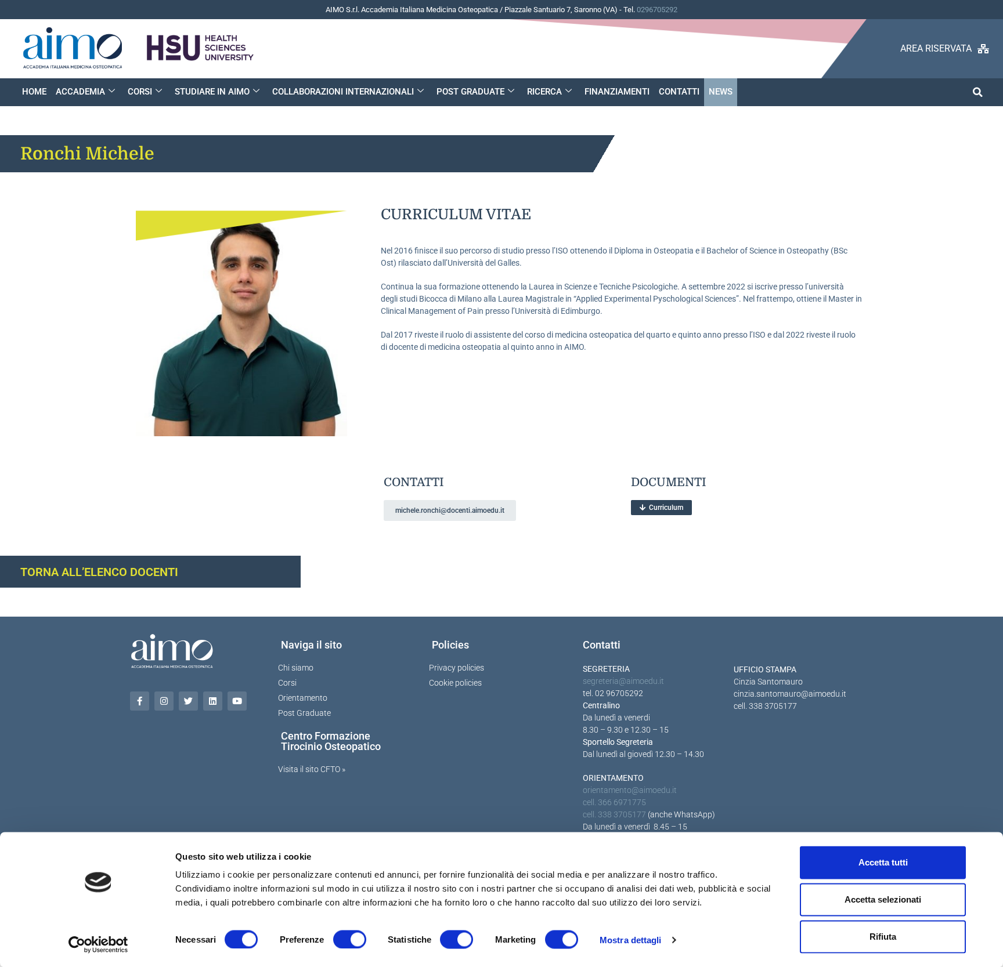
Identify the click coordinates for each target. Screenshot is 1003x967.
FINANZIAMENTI (617, 91)
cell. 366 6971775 (614, 802)
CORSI (140, 91)
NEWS (721, 91)
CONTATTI (679, 91)
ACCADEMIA (80, 91)
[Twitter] (188, 701)
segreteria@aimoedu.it (623, 681)
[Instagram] (164, 701)
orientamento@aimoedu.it (630, 790)
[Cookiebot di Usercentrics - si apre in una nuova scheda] (98, 944)
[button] (977, 92)
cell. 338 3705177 (614, 814)
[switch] (349, 939)
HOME (34, 91)
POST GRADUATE (470, 91)
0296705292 (657, 9)
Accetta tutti (883, 862)
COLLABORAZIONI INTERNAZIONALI (343, 91)
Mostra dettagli (631, 939)
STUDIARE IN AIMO (212, 91)
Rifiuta (882, 936)
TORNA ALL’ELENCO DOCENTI (99, 572)
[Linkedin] (212, 701)
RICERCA (544, 91)
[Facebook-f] (139, 701)
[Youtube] (237, 701)
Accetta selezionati (883, 899)
